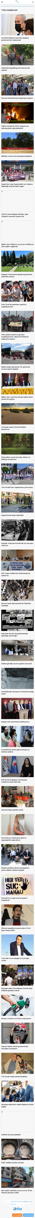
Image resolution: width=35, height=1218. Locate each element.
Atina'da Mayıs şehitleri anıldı (12, 810)
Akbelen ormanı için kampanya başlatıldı (16, 156)
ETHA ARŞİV (18, 1215)
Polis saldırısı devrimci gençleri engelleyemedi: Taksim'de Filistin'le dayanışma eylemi (14, 337)
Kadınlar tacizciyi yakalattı (11, 1135)
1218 (12, 1201)
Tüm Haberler (28, 1215)
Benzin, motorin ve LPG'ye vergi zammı (16, 1018)
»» (22, 1204)
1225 (31, 1201)
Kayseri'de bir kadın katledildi (12, 515)
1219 (15, 1201)
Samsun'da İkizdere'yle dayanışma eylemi (17, 98)
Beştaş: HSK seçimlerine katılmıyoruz (15, 722)
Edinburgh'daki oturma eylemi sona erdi (16, 664)
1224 (28, 1201)
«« (3, 1201)
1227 (15, 1204)
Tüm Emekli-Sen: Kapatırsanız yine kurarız (17, 487)
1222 (23, 1201)
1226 (12, 1204)
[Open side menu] (2, 2)
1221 (20, 1201)
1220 (17, 1201)
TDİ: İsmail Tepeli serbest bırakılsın (14, 1077)
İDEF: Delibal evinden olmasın (12, 1163)
